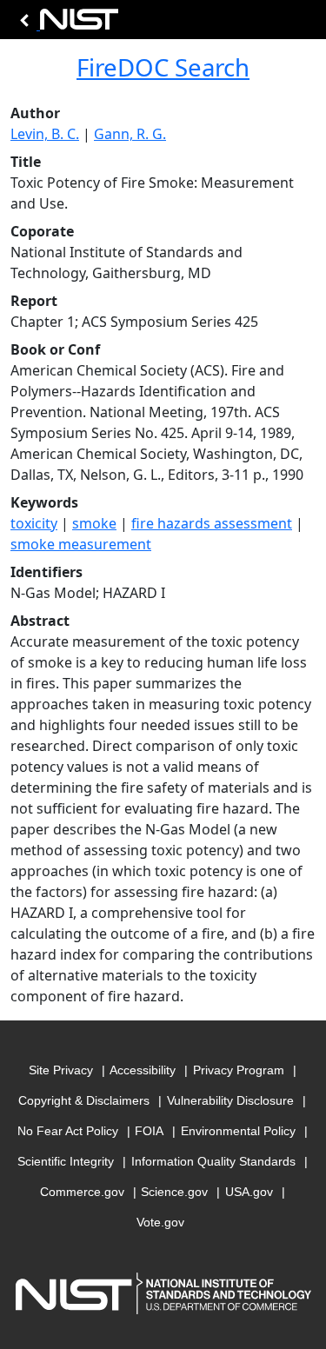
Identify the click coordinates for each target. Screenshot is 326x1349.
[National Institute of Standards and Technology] (66, 24)
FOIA (149, 1131)
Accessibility (143, 1070)
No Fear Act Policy (67, 1131)
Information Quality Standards (213, 1161)
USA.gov (249, 1192)
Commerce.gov (82, 1192)
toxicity (33, 523)
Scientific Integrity (65, 1161)
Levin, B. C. (44, 133)
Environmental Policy (238, 1131)
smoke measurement (80, 544)
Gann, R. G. (130, 133)
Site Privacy (61, 1070)
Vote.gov (160, 1222)
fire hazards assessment (211, 523)
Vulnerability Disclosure (230, 1100)
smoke (94, 523)
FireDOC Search (163, 66)
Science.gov (174, 1192)
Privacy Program (238, 1070)
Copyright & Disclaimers (84, 1100)
